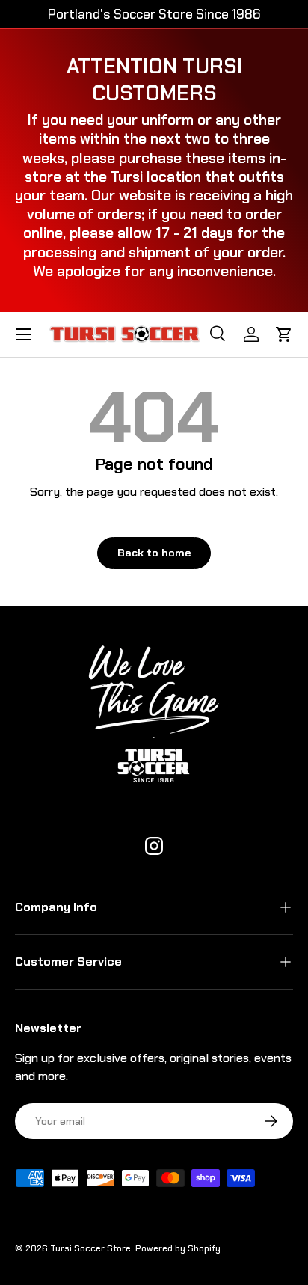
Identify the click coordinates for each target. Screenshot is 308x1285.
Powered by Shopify (178, 1248)
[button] (284, 334)
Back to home (154, 552)
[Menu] (23, 334)
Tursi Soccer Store (90, 1248)
